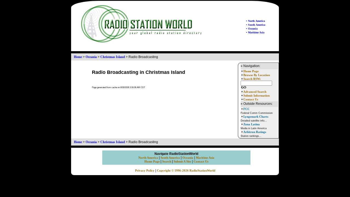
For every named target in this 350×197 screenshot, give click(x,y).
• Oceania (252, 28)
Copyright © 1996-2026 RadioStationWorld (186, 170)
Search (166, 161)
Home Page (251, 71)
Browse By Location (256, 75)
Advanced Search (254, 91)
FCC (246, 109)
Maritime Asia (205, 157)
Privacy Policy (144, 170)
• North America (255, 20)
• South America (255, 24)
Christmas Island (112, 57)
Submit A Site (182, 161)
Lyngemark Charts (255, 116)
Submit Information (256, 95)
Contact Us (250, 99)
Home (78, 57)
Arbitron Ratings (254, 132)
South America (170, 157)
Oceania (91, 57)
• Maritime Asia (255, 32)
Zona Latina (251, 124)
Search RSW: (252, 78)
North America (148, 157)
